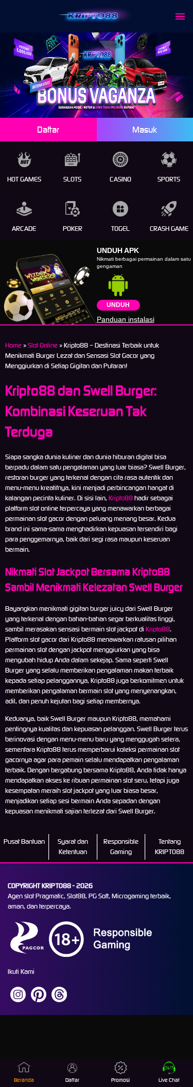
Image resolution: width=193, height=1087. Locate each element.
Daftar (48, 129)
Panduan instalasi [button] (125, 319)
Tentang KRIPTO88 (169, 846)
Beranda (24, 1080)
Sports (168, 179)
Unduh (118, 305)
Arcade (24, 228)
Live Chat (169, 1080)
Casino (120, 179)
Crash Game (169, 228)
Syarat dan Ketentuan (73, 846)
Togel (120, 228)
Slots (72, 179)
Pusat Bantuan (24, 841)
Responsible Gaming (120, 846)
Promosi (120, 1080)
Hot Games (24, 179)
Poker (72, 228)
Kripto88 (121, 498)
